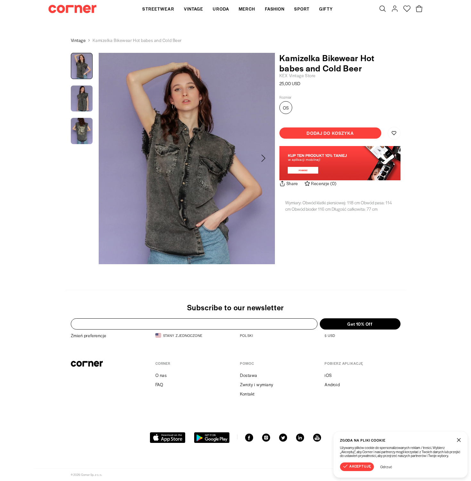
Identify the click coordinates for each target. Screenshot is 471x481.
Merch (247, 9)
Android (332, 384)
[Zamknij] (459, 440)
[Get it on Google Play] (211, 437)
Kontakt (247, 394)
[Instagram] (266, 438)
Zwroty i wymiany (256, 384)
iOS (328, 375)
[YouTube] (317, 438)
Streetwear (158, 9)
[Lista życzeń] (407, 9)
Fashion (275, 9)
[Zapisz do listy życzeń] (394, 133)
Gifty (326, 9)
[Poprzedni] (110, 158)
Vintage (193, 9)
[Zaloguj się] (395, 9)
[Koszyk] (419, 9)
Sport (302, 9)
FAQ (159, 384)
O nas (161, 375)
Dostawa (248, 375)
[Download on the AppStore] (167, 437)
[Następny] (263, 158)
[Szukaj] (382, 9)
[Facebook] (249, 438)
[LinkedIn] (300, 438)
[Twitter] (283, 438)
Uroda (221, 9)
